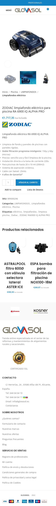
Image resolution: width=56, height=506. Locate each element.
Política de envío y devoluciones (18, 467)
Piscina (14, 91)
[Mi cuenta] (52, 10)
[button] (23, 244)
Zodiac (14, 215)
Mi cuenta (7, 462)
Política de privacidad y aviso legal (19, 477)
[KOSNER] (41, 311)
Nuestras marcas (10, 429)
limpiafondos (30, 211)
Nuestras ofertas (10, 434)
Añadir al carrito (28, 182)
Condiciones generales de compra (19, 472)
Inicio (5, 91)
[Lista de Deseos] (23, 239)
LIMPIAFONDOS (28, 91)
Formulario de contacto (13, 423)
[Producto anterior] (3, 101)
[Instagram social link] (20, 3)
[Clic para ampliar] (7, 64)
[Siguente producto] (9, 101)
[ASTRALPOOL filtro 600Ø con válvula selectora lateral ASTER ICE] (14, 247)
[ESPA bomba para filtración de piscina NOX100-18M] (41, 247)
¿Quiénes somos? (10, 418)
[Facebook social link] (16, 3)
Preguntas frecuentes (13, 439)
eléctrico (17, 211)
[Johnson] (15, 311)
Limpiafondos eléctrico (14, 95)
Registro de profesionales (15, 456)
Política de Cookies (11, 482)
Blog (4, 444)
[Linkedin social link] (23, 3)
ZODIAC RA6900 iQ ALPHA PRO (35, 215)
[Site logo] (28, 10)
